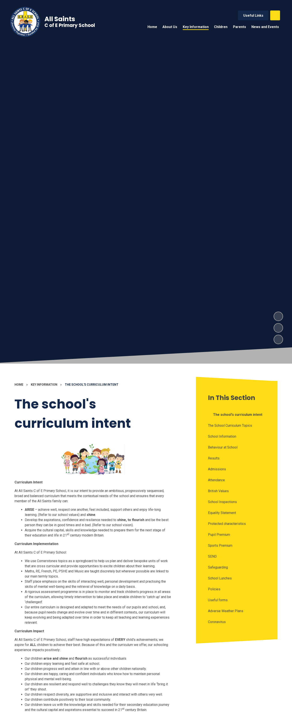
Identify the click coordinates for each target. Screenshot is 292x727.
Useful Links (253, 15)
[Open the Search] (275, 15)
